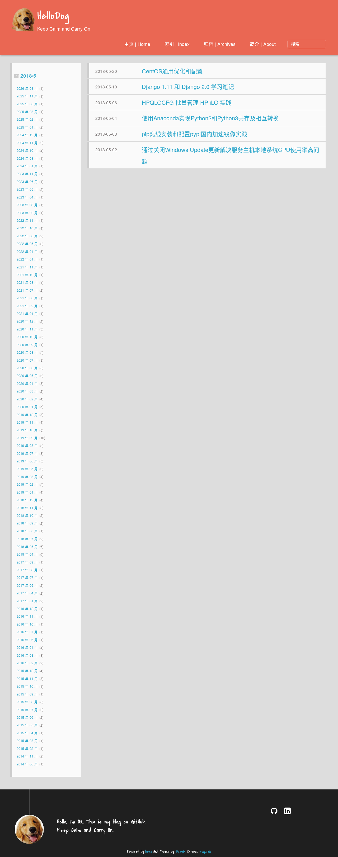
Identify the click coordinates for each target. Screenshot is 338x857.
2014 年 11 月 (27, 756)
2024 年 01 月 (27, 165)
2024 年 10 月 (27, 150)
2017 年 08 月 (27, 569)
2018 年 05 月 (27, 546)
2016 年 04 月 (27, 647)
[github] (275, 810)
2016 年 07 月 (27, 632)
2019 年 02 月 (27, 484)
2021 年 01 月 (27, 313)
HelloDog (53, 16)
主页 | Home (137, 43)
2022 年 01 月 (27, 259)
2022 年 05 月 (27, 243)
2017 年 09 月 (27, 562)
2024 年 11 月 (27, 142)
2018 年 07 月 (27, 538)
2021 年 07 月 (27, 290)
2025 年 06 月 (27, 103)
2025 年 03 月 (27, 111)
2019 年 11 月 (27, 422)
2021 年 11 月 (27, 266)
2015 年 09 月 (27, 694)
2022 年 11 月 (27, 220)
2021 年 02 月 (27, 305)
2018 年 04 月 (27, 554)
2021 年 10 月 (27, 274)
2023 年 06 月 (27, 181)
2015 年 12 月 (27, 670)
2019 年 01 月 (27, 492)
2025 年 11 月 (27, 96)
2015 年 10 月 (27, 686)
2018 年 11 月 (27, 507)
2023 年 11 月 (27, 173)
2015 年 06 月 (27, 717)
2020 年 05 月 (27, 375)
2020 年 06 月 (27, 367)
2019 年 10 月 (27, 430)
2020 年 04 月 (27, 383)
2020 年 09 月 (27, 344)
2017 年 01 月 (27, 600)
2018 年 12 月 (27, 500)
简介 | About (263, 43)
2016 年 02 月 (27, 662)
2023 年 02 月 (27, 212)
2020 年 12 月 (27, 321)
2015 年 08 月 (27, 701)
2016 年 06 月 (27, 639)
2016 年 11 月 (27, 616)
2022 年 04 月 (27, 251)
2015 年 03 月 (27, 740)
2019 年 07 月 (27, 453)
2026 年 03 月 (27, 88)
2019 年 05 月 (27, 468)
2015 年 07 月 (27, 709)
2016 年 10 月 (27, 624)
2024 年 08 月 (27, 158)
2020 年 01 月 (27, 406)
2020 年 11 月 (27, 329)
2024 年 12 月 (27, 135)
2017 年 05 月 (27, 585)
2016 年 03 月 (27, 655)
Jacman (180, 851)
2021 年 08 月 (27, 282)
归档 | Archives (220, 43)
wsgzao (205, 851)
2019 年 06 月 (27, 460)
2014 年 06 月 (27, 763)
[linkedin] (288, 810)
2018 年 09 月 (27, 523)
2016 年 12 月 (27, 608)
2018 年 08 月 (27, 530)
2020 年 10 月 (27, 336)
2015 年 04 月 (27, 732)
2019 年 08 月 (27, 445)
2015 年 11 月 (27, 678)
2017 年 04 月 (27, 593)
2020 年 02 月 (27, 398)
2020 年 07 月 (27, 360)
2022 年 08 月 (27, 235)
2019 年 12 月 (27, 414)
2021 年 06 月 (27, 298)
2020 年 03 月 (27, 391)
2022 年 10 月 (27, 228)
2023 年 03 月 (27, 204)
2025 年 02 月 (27, 119)
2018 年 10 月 (27, 515)
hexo (148, 851)
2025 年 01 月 (27, 127)
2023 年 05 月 (27, 189)
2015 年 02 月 (27, 748)
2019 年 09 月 (27, 437)
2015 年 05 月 (27, 725)
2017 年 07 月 (27, 577)
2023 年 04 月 (27, 197)
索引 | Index (177, 43)
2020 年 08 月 (27, 352)
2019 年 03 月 (27, 476)
